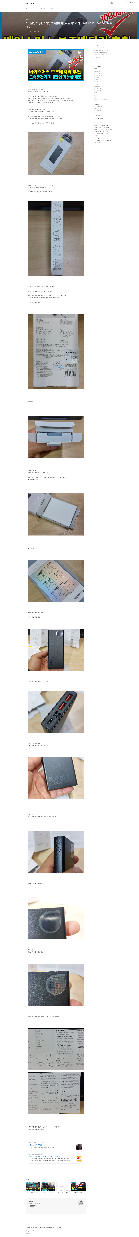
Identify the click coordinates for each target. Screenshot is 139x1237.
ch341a (96, 125)
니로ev (110, 125)
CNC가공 (96, 138)
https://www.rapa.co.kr (35, 1142)
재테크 (96, 97)
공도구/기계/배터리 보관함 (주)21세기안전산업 (44, 1156)
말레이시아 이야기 (98, 106)
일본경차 (103, 127)
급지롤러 (102, 133)
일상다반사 (96, 104)
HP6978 (106, 138)
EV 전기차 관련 (98, 108)
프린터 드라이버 (98, 75)
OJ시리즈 (97, 77)
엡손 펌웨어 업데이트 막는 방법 (100, 48)
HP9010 (107, 133)
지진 (95, 142)
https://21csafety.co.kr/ (35, 1154)
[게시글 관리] (36, 1169)
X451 (100, 136)
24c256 (96, 129)
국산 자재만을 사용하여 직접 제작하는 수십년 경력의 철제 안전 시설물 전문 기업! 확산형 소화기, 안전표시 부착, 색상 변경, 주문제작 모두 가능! (50, 1159)
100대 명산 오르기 (99, 110)
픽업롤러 (96, 136)
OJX (103, 136)
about (51, 9)
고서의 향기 (97, 115)
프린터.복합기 (98, 73)
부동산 (95, 95)
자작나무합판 (97, 140)
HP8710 (107, 136)
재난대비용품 (106, 131)
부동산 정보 (97, 101)
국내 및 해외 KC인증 (36, 1145)
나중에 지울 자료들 (98, 118)
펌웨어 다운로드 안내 (98, 57)
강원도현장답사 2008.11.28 (101, 99)
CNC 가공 (97, 92)
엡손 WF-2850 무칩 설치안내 (100, 52)
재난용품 (96, 127)
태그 (33, 9)
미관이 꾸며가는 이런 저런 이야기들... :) (37, 1203)
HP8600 (103, 140)
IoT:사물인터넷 (98, 90)
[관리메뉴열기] (136, 3)
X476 (98, 142)
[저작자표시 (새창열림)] (45, 1169)
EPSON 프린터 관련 (99, 71)
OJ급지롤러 (107, 140)
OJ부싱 (110, 129)
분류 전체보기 (97, 66)
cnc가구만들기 (105, 125)
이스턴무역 (100, 131)
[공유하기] (34, 1169)
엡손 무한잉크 (97, 133)
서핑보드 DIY (98, 86)
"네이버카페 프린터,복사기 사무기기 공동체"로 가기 (50, 1227)
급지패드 (101, 138)
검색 (108, 3)
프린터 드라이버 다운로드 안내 (100, 55)
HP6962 (101, 129)
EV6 (100, 127)
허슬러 (107, 127)
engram (30, 3)
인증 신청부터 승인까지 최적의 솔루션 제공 (42, 1147)
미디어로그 (42, 9)
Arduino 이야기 (98, 88)
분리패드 (106, 129)
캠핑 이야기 (97, 113)
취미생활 (96, 84)
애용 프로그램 (98, 79)
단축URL (97, 81)
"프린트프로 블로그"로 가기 (31, 1227)
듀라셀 (95, 131)
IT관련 (95, 69)
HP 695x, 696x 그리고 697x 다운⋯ (102, 50)
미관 (100, 125)
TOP (111, 1228)
